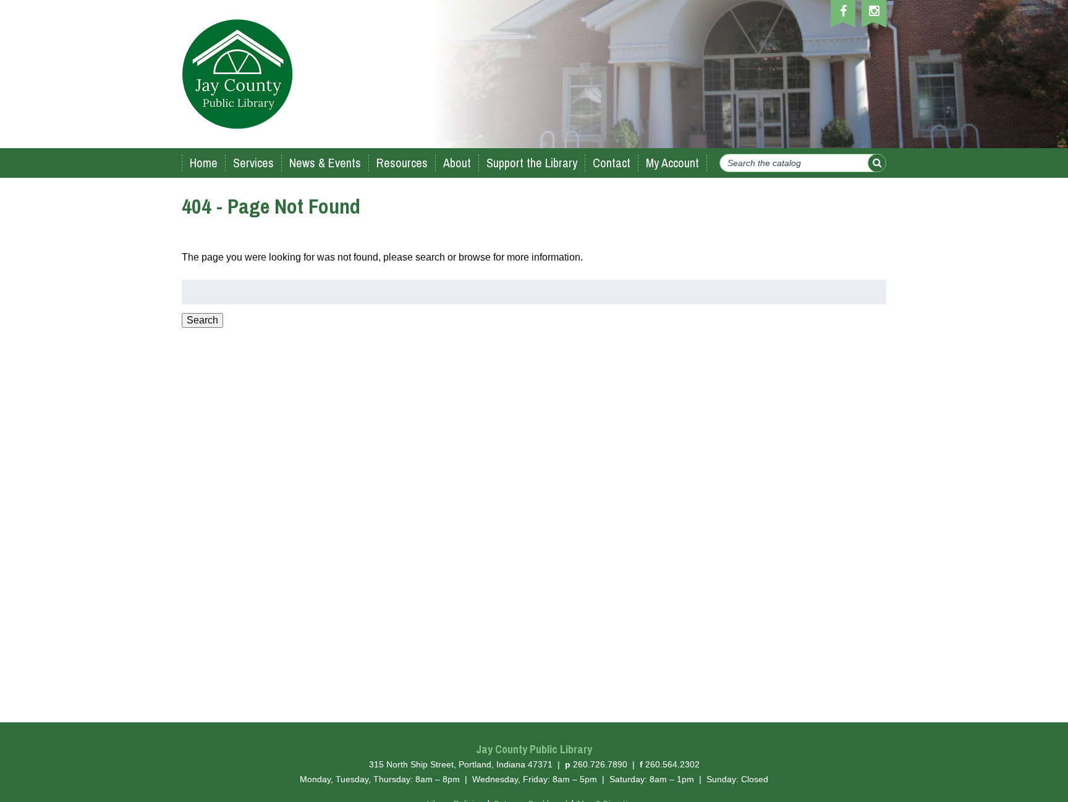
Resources (402, 162)
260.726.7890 (600, 764)
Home (204, 162)
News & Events (325, 162)
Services (253, 162)
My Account (672, 162)
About (457, 162)
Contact (611, 162)
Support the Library (531, 162)
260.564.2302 (672, 764)
